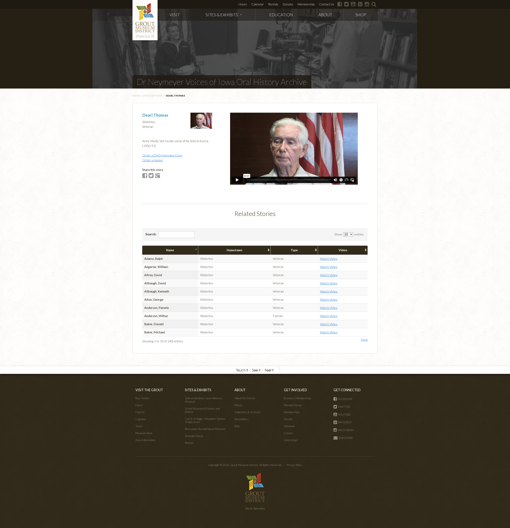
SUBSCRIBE (345, 437)
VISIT (174, 14)
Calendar (257, 4)
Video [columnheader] (343, 250)
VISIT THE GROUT (149, 390)
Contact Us (326, 4)
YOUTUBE (344, 414)
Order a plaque (152, 160)
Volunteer (289, 426)
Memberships (292, 412)
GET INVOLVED (295, 390)
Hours (243, 4)
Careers (288, 433)
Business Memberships (297, 398)
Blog (236, 426)
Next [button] (364, 339)
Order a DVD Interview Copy (162, 155)
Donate (288, 4)
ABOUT (325, 14)
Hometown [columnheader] (234, 250)
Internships (291, 440)
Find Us (140, 412)
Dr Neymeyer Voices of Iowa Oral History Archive (222, 82)
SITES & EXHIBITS (221, 14)
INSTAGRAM (346, 430)
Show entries (349, 234)
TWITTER (344, 406)
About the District (244, 398)
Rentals (273, 4)
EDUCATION (281, 14)
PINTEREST (345, 422)
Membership (306, 4)
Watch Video (328, 258)
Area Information (145, 440)
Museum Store (143, 433)
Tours (138, 426)
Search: (151, 234)
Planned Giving (292, 405)
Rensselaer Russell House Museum (205, 428)
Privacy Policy (294, 465)
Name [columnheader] (170, 250)
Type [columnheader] (294, 250)
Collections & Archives (247, 412)
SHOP (360, 14)
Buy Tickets (142, 398)
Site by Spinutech (255, 508)
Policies (238, 405)
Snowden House (194, 435)
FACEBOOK (345, 399)
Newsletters (241, 419)
